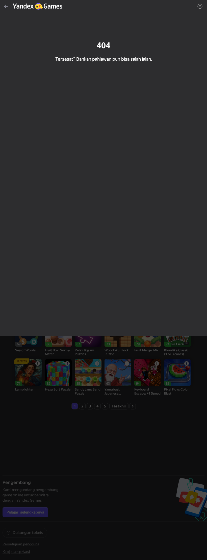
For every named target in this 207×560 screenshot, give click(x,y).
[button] (103, 280)
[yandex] (38, 6)
